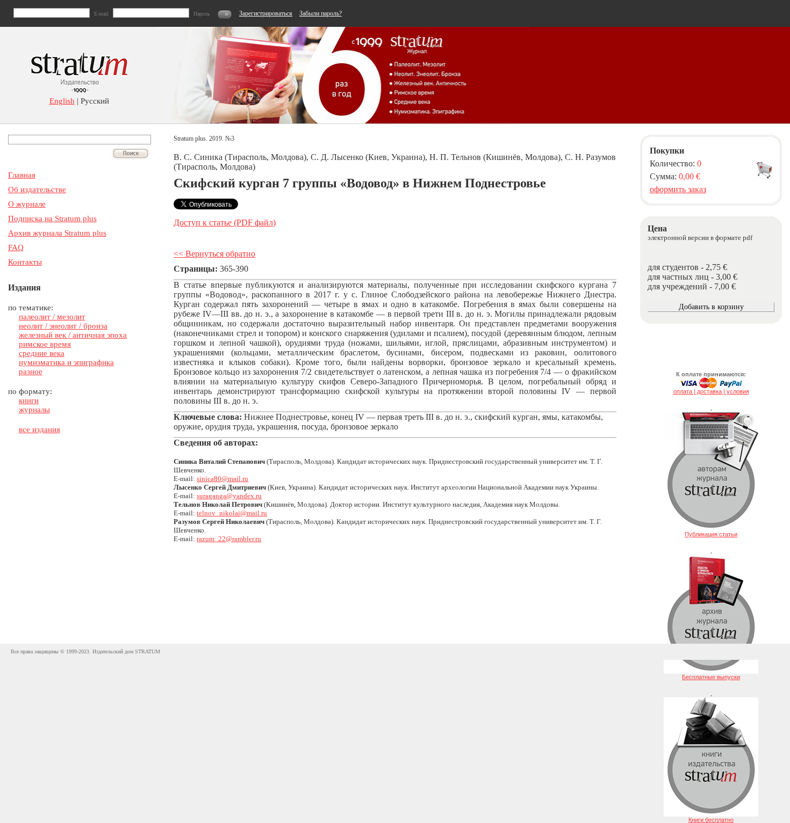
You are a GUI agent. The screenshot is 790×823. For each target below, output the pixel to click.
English (62, 101)
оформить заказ (678, 189)
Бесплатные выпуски (711, 677)
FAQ (16, 247)
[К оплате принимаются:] (711, 386)
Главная (21, 175)
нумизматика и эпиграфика (66, 362)
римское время (45, 344)
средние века (41, 353)
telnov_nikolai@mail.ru (232, 513)
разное (30, 371)
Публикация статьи (711, 534)
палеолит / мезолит (52, 316)
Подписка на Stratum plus (52, 218)
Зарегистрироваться (265, 13)
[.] (711, 529)
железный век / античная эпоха (73, 335)
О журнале (27, 204)
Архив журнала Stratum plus (57, 233)
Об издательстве (37, 189)
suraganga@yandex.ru (229, 496)
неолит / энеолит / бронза (63, 326)
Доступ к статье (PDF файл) (225, 222)
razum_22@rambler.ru (229, 539)
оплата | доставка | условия (711, 391)
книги (29, 400)
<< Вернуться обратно (214, 253)
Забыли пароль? (320, 13)
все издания (39, 429)
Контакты (25, 262)
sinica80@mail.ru (222, 479)
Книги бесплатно (711, 820)
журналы (34, 409)
